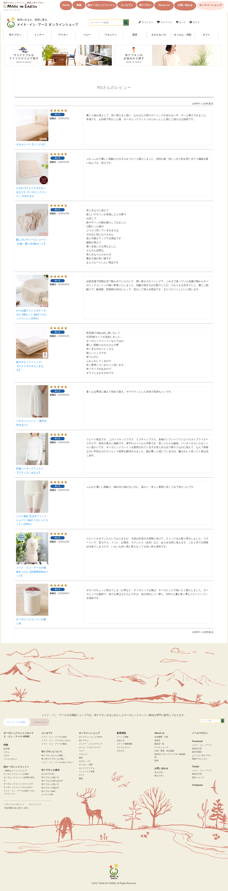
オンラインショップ (210, 5)
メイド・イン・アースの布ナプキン (57, 762)
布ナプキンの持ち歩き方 (52, 781)
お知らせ (121, 740)
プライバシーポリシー (14, 804)
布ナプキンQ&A (48, 791)
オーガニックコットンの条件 (16, 774)
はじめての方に (48, 774)
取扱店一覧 (159, 744)
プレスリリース (123, 747)
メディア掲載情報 (124, 744)
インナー (39, 34)
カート (182, 22)
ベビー (87, 34)
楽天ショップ (198, 777)
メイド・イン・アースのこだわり (56, 740)
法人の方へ (159, 772)
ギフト (206, 34)
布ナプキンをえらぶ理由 (52, 755)
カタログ (121, 751)
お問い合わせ (185, 5)
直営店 (157, 740)
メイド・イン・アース (202, 745)
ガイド (196, 22)
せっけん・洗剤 (182, 34)
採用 (156, 761)
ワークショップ (161, 747)
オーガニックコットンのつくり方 (18, 784)
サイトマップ (35, 804)
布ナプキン (145, 5)
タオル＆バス (158, 34)
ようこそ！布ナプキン (202, 755)
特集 (79, 5)
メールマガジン (10, 759)
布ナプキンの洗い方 (50, 784)
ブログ (6, 756)
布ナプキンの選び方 (50, 788)
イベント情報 (122, 737)
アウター (63, 34)
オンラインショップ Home (90, 737)
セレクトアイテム (87, 768)
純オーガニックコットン (101, 5)
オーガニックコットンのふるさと (18, 787)
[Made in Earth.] (114, 871)
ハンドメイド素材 (87, 771)
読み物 (6, 749)
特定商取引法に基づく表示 (16, 808)
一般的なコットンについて (15, 771)
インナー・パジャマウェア (90, 744)
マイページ (166, 22)
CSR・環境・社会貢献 (164, 751)
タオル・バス (85, 761)
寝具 (134, 34)
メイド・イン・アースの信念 (54, 737)
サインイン (147, 22)
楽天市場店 (197, 752)
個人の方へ (159, 776)
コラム (6, 752)
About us (164, 5)
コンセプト (127, 5)
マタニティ (111, 34)
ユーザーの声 (47, 794)
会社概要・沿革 (161, 737)
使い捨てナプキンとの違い (53, 759)
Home (66, 5)
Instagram (197, 785)
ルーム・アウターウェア (89, 747)
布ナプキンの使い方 (50, 777)
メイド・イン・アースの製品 (54, 744)
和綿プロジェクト (200, 759)
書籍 (81, 778)
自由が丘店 (197, 748)
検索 (126, 22)
